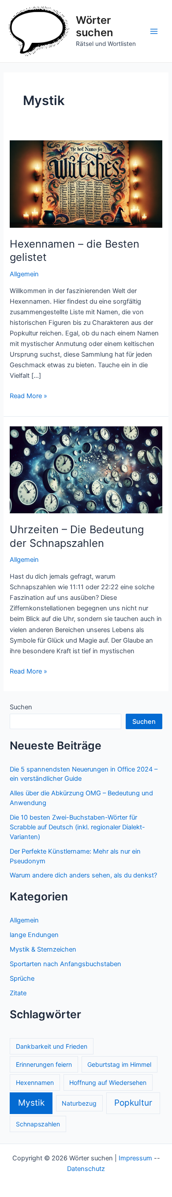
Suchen (21, 707)
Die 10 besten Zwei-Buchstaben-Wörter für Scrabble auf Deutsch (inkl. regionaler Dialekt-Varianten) (77, 827)
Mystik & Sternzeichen (43, 949)
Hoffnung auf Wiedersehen (107, 1082)
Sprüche (22, 978)
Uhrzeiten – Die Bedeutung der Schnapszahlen (77, 536)
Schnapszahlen (38, 1124)
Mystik (31, 1103)
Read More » (28, 396)
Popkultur (133, 1103)
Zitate (18, 993)
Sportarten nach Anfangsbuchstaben (65, 964)
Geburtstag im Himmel (119, 1064)
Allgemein (24, 274)
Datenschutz (86, 1169)
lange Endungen (34, 935)
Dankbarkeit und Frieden (51, 1046)
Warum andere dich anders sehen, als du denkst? (83, 875)
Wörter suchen (94, 26)
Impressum (135, 1158)
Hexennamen (35, 1082)
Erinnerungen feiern (44, 1064)
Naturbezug (79, 1103)
